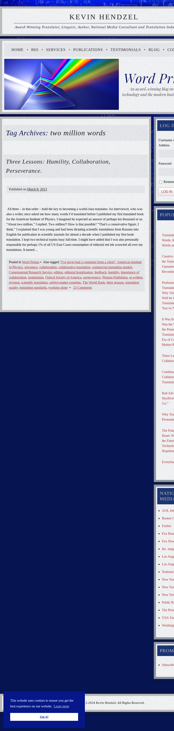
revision (14, 282)
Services (56, 50)
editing (58, 272)
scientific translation (34, 282)
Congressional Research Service (30, 272)
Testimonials (126, 50)
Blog (154, 50)
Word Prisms (30, 262)
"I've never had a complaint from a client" (88, 262)
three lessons (115, 282)
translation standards (33, 287)
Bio (34, 50)
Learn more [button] (61, 706)
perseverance (92, 277)
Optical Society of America (63, 277)
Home (17, 50)
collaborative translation (74, 267)
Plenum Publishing (115, 277)
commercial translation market (112, 267)
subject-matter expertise (65, 282)
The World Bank (94, 282)
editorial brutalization (79, 272)
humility (113, 272)
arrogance (31, 267)
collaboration (48, 267)
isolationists (36, 277)
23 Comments (82, 287)
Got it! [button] (44, 716)
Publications (88, 50)
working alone (58, 287)
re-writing (135, 277)
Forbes (166, 526)
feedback (100, 272)
